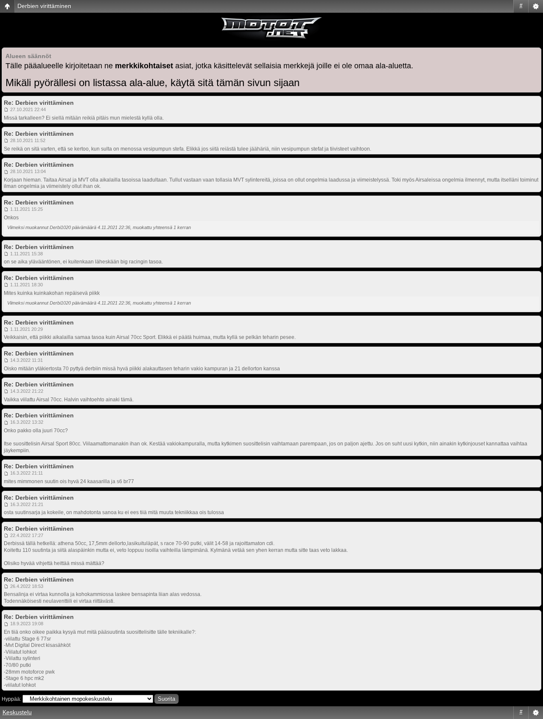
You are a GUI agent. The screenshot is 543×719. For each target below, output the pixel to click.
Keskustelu (17, 712)
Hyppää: (11, 699)
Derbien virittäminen (44, 6)
